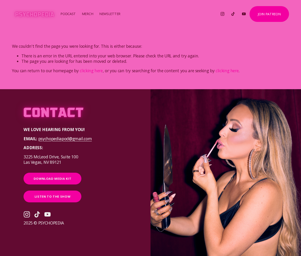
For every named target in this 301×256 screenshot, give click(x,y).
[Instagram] (222, 14)
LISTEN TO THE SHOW (53, 196)
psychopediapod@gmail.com (65, 138)
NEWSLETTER (109, 14)
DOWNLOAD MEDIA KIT (52, 178)
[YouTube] (244, 14)
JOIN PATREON (269, 14)
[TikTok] (233, 14)
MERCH (87, 14)
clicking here (91, 70)
